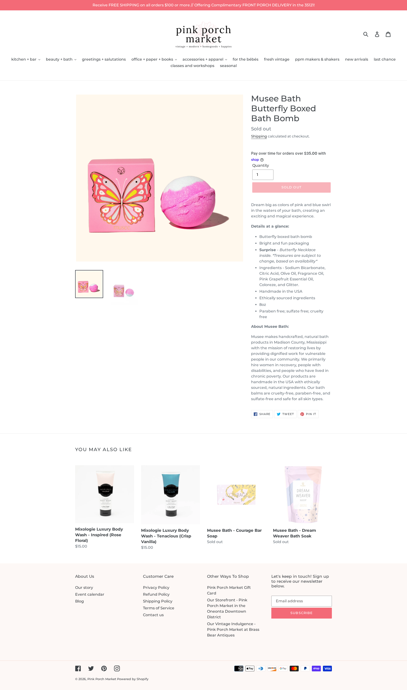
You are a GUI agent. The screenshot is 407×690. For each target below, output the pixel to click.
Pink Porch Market (101, 679)
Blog (79, 601)
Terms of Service (158, 608)
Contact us (153, 615)
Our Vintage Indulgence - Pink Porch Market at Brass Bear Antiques (233, 629)
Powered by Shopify (132, 679)
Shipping (259, 136)
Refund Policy (156, 594)
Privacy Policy (156, 587)
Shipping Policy (157, 601)
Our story (84, 587)
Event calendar (89, 594)
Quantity (260, 165)
